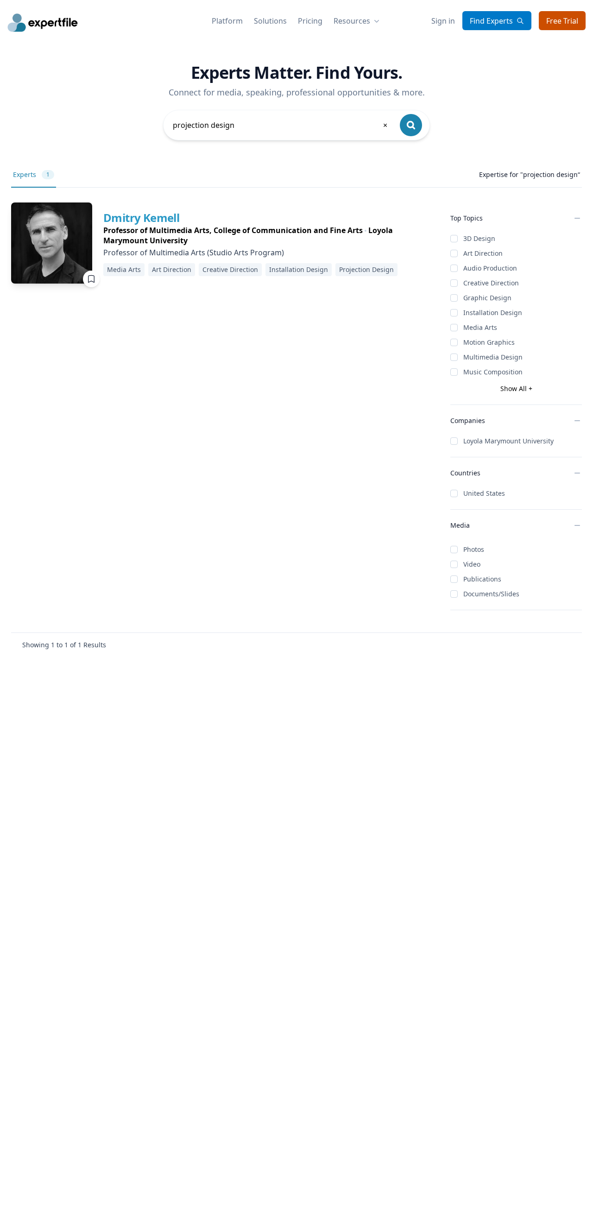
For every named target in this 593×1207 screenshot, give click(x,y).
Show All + (516, 388)
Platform (227, 21)
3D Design (479, 238)
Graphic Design (487, 297)
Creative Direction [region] (230, 269)
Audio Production (490, 268)
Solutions (270, 21)
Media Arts (480, 327)
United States (484, 493)
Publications (482, 579)
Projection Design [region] (366, 269)
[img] (51, 243)
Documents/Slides (491, 593)
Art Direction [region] (171, 269)
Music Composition (493, 371)
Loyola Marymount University (508, 440)
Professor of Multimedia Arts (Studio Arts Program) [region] (193, 252)
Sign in (443, 21)
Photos (473, 549)
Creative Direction (491, 282)
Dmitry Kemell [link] (141, 217)
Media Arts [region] (124, 269)
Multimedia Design (493, 357)
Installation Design (492, 312)
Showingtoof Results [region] (64, 644)
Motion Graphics (489, 342)
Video (471, 564)
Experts (31, 174)
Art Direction (483, 253)
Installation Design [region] (298, 269)
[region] (269, 235)
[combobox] (280, 125)
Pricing (310, 21)
